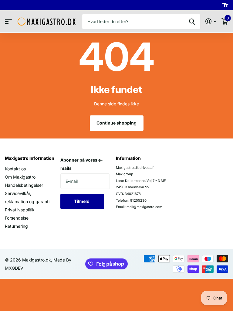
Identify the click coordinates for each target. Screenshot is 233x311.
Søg (192, 21)
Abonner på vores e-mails (81, 164)
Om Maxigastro (20, 176)
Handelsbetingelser (24, 185)
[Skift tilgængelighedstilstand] (225, 5)
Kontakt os (15, 168)
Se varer (8, 21)
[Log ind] (210, 21)
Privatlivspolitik (20, 209)
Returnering (16, 226)
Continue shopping (116, 122)
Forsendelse (17, 217)
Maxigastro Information (29, 158)
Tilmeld (82, 201)
